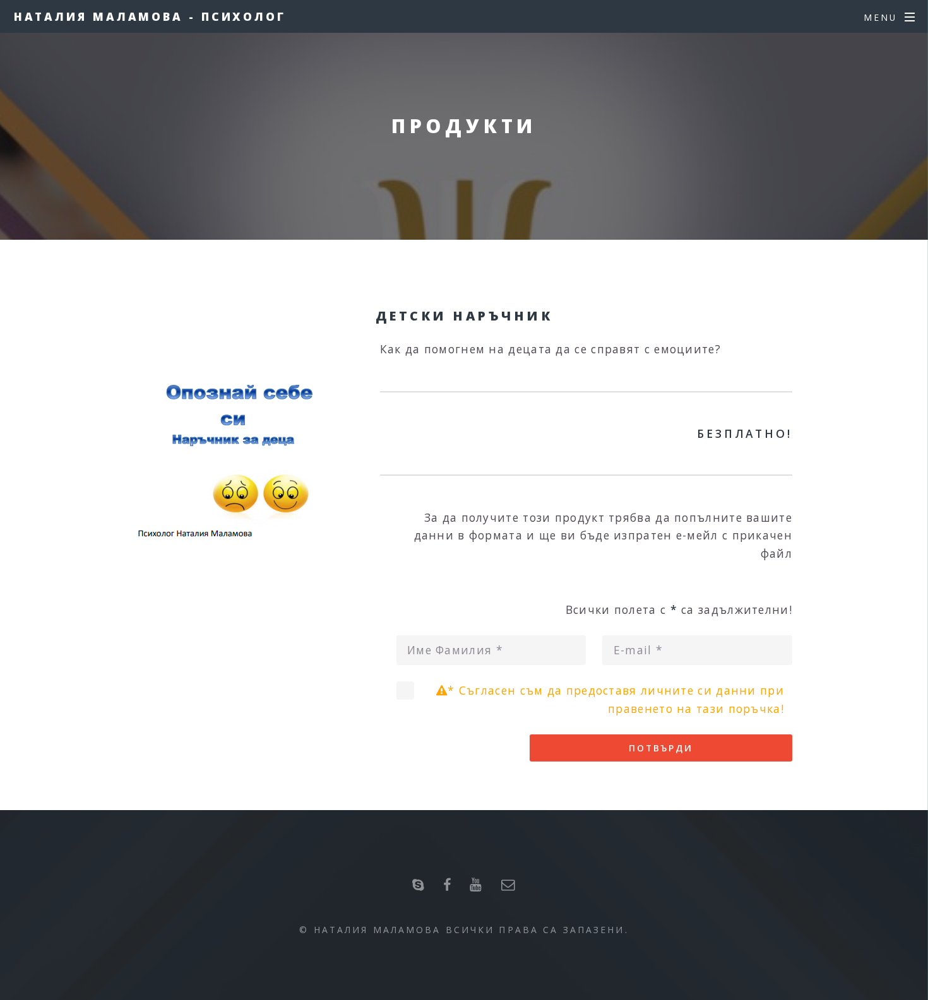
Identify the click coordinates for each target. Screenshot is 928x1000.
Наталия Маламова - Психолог (150, 16)
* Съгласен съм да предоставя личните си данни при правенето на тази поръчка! (616, 699)
